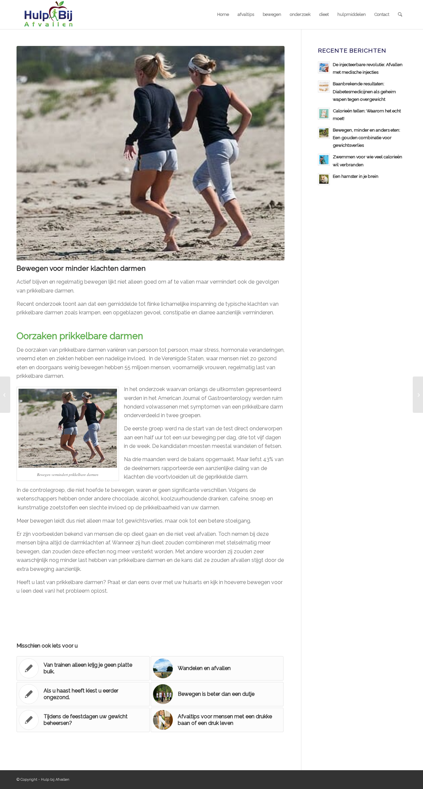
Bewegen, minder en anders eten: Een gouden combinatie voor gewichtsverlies (366, 137)
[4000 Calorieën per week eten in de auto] (5, 394)
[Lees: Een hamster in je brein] (324, 179)
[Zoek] (400, 14)
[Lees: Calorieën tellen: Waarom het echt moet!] (324, 114)
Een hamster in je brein (355, 176)
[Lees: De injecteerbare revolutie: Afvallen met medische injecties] (324, 67)
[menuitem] (223, 14)
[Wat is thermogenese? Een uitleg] (418, 394)
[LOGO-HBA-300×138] (48, 14)
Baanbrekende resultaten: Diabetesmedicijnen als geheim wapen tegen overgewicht (364, 91)
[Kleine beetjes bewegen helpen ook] (151, 153)
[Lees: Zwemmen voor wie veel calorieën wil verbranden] (324, 160)
